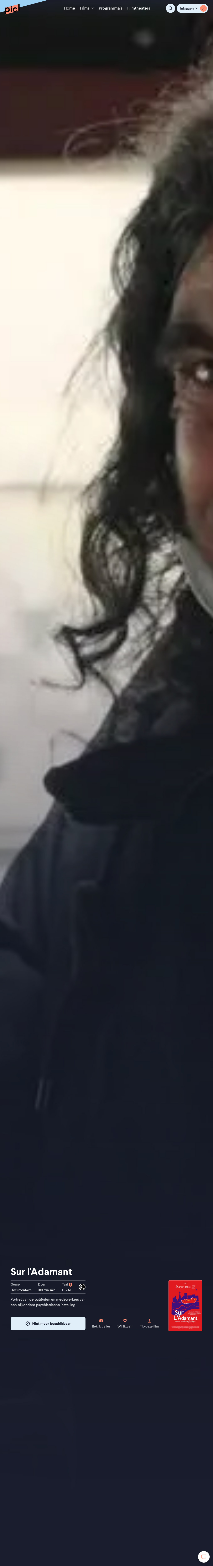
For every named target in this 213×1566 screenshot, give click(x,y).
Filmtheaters (138, 8)
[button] (192, 8)
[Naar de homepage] (12, 9)
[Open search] (170, 8)
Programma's (110, 8)
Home (69, 8)
